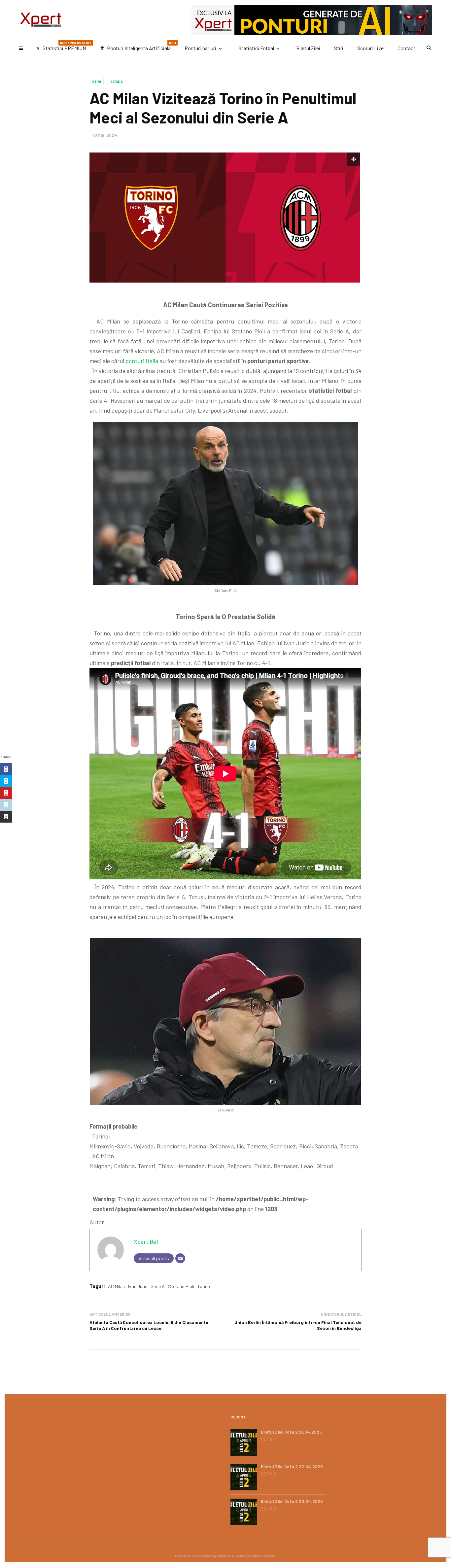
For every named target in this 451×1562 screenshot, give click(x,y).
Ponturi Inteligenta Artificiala (138, 46)
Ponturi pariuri (200, 48)
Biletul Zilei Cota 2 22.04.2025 (292, 1466)
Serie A (116, 82)
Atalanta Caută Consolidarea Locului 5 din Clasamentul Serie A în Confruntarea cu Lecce (149, 1325)
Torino (203, 1286)
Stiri (338, 48)
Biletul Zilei (308, 48)
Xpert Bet (146, 1241)
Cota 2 (268, 1439)
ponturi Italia (141, 360)
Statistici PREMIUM (63, 46)
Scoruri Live (370, 48)
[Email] (180, 1258)
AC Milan (116, 1286)
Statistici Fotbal (256, 48)
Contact (406, 48)
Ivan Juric (137, 1286)
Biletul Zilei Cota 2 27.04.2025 (291, 1432)
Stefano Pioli (181, 1286)
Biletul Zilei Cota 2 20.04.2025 (292, 1501)
